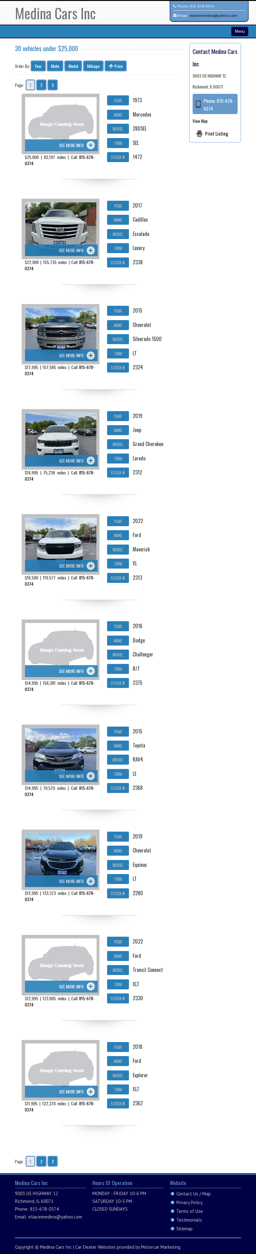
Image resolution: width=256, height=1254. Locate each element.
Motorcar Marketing (160, 1247)
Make (55, 66)
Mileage (93, 66)
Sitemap (184, 1229)
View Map (200, 121)
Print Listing (216, 133)
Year (38, 66)
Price (118, 66)
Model (73, 66)
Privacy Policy (189, 1202)
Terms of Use (189, 1211)
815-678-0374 (202, 6)
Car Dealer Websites (95, 1247)
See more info (71, 145)
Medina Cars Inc (55, 12)
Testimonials (189, 1220)
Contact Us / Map (193, 1194)
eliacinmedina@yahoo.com (213, 15)
